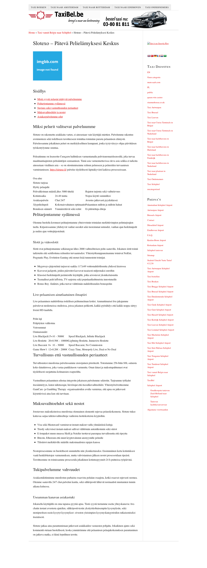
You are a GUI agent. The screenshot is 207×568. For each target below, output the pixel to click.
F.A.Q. (150, 235)
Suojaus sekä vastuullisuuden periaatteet (57, 107)
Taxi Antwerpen (154, 107)
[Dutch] (161, 56)
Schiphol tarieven (155, 250)
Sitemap (150, 255)
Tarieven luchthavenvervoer (158, 403)
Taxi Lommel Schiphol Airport (160, 329)
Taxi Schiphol (153, 184)
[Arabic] (164, 56)
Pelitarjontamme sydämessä (51, 103)
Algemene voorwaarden (157, 409)
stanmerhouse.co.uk (156, 102)
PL (148, 87)
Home (32, 32)
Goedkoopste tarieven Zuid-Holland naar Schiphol (160, 393)
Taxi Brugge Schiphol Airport (160, 286)
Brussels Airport (154, 215)
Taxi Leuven (152, 117)
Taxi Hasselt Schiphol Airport (160, 314)
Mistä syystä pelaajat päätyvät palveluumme (59, 99)
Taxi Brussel (152, 112)
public (150, 92)
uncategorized (153, 189)
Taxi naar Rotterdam (96, 7)
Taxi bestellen (153, 276)
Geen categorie (153, 77)
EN (148, 72)
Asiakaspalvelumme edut (50, 116)
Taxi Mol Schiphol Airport (159, 342)
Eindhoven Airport (155, 230)
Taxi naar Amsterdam (64, 7)
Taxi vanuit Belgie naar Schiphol (54, 32)
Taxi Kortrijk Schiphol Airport (160, 319)
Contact (150, 220)
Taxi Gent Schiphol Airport (159, 309)
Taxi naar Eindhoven (127, 7)
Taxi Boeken (38, 7)
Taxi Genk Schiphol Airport (159, 304)
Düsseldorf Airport (155, 225)
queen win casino (155, 97)
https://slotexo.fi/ (58, 169)
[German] (155, 56)
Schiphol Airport (154, 385)
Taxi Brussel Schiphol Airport (160, 291)
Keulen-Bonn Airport (156, 240)
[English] (148, 56)
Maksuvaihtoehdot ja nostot (51, 112)
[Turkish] (152, 56)
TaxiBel (150, 380)
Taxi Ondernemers (157, 7)
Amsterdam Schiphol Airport (159, 205)
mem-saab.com (153, 82)
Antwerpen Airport (155, 210)
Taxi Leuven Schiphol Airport (160, 324)
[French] (158, 56)
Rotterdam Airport (155, 245)
